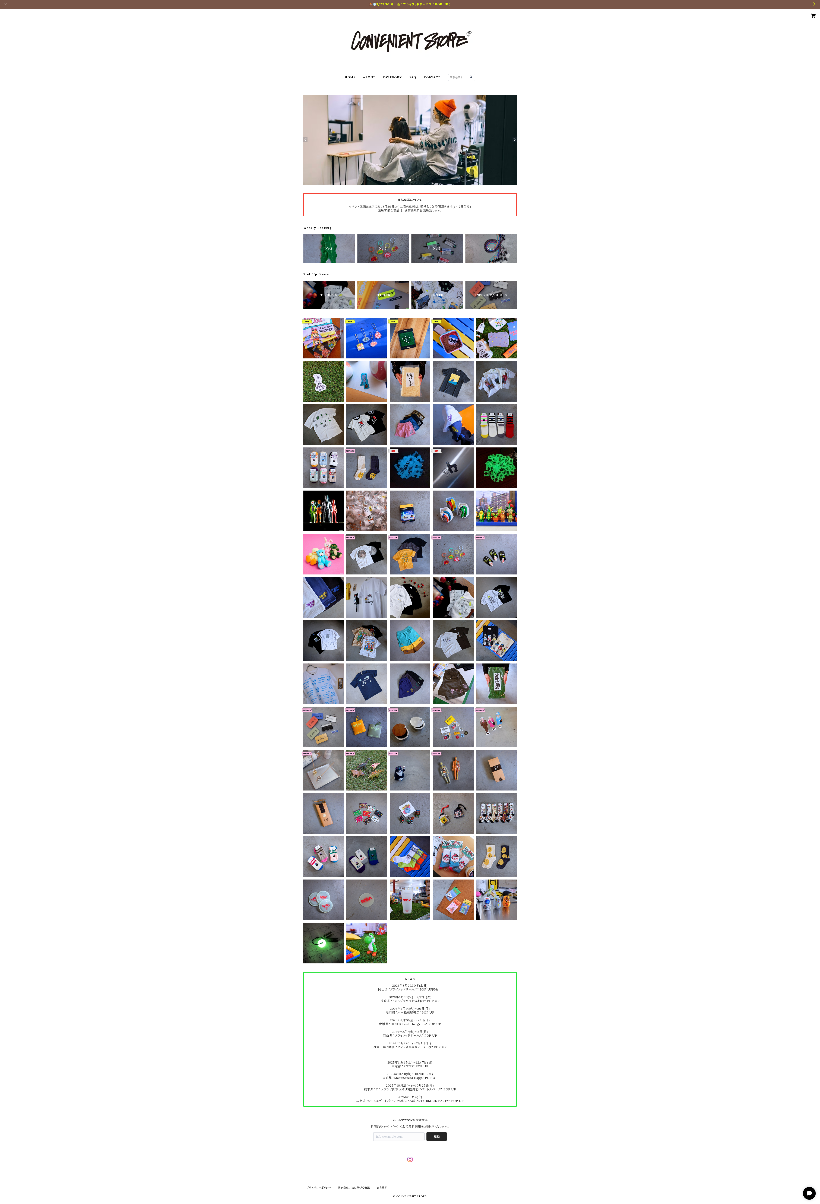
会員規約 (382, 1187)
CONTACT (432, 77)
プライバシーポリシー (319, 1187)
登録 (437, 1136)
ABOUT (369, 77)
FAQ (412, 77)
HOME (350, 77)
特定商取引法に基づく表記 (354, 1187)
